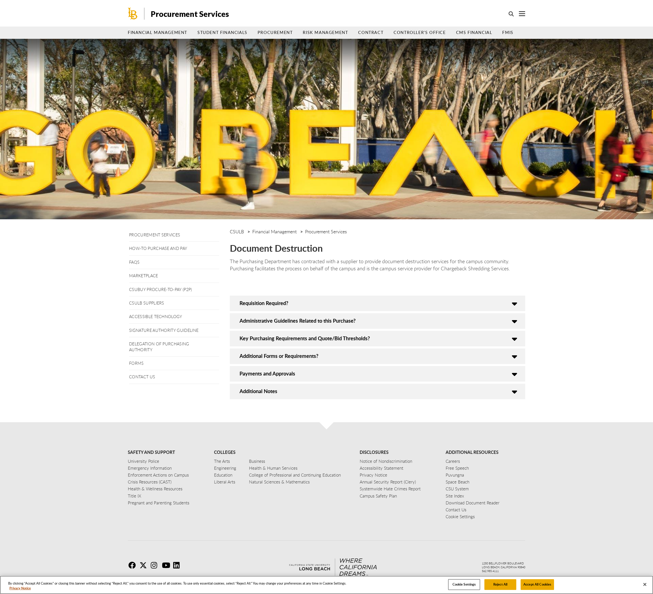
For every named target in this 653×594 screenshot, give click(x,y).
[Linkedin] (178, 565)
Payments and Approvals (267, 373)
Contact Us (142, 377)
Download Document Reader (472, 503)
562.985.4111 (490, 571)
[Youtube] (167, 565)
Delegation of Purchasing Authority (159, 346)
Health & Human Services (273, 468)
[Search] (509, 14)
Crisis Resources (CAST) (149, 482)
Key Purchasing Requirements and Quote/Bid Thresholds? (305, 338)
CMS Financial (474, 32)
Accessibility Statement (381, 468)
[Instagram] (156, 565)
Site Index (455, 496)
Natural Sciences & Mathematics (279, 482)
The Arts (222, 461)
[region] (326, 585)
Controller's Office (420, 32)
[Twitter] (145, 565)
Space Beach (457, 482)
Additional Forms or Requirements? (279, 355)
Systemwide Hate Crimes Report (390, 489)
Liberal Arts (224, 482)
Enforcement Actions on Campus (158, 475)
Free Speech (457, 468)
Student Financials (222, 32)
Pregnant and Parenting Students (158, 503)
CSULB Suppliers (146, 303)
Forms (136, 363)
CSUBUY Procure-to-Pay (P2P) (160, 289)
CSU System (457, 489)
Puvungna (455, 475)
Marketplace (143, 275)
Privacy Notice (20, 588)
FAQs (134, 262)
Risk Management (325, 32)
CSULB (237, 231)
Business (257, 461)
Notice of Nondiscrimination (386, 461)
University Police (143, 461)
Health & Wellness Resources (155, 489)
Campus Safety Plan (378, 496)
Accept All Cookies (537, 584)
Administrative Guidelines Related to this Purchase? (298, 320)
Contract (370, 32)
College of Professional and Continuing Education (295, 475)
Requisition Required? (264, 303)
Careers (453, 461)
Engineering (225, 468)
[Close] (644, 584)
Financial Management (157, 32)
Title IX (134, 496)
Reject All (500, 584)
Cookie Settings (464, 584)
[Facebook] (133, 565)
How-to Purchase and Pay (158, 248)
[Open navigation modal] (519, 13)
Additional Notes (258, 391)
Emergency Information (150, 468)
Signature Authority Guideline (163, 330)
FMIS (507, 32)
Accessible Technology (155, 316)
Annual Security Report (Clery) (388, 482)
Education (223, 475)
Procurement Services (190, 13)
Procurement (275, 32)
